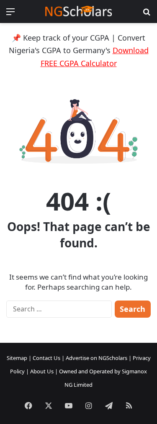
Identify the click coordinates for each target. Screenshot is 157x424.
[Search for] (146, 14)
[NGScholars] (78, 11)
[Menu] (10, 14)
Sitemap (17, 358)
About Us (42, 371)
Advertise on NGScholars (96, 358)
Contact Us (46, 358)
